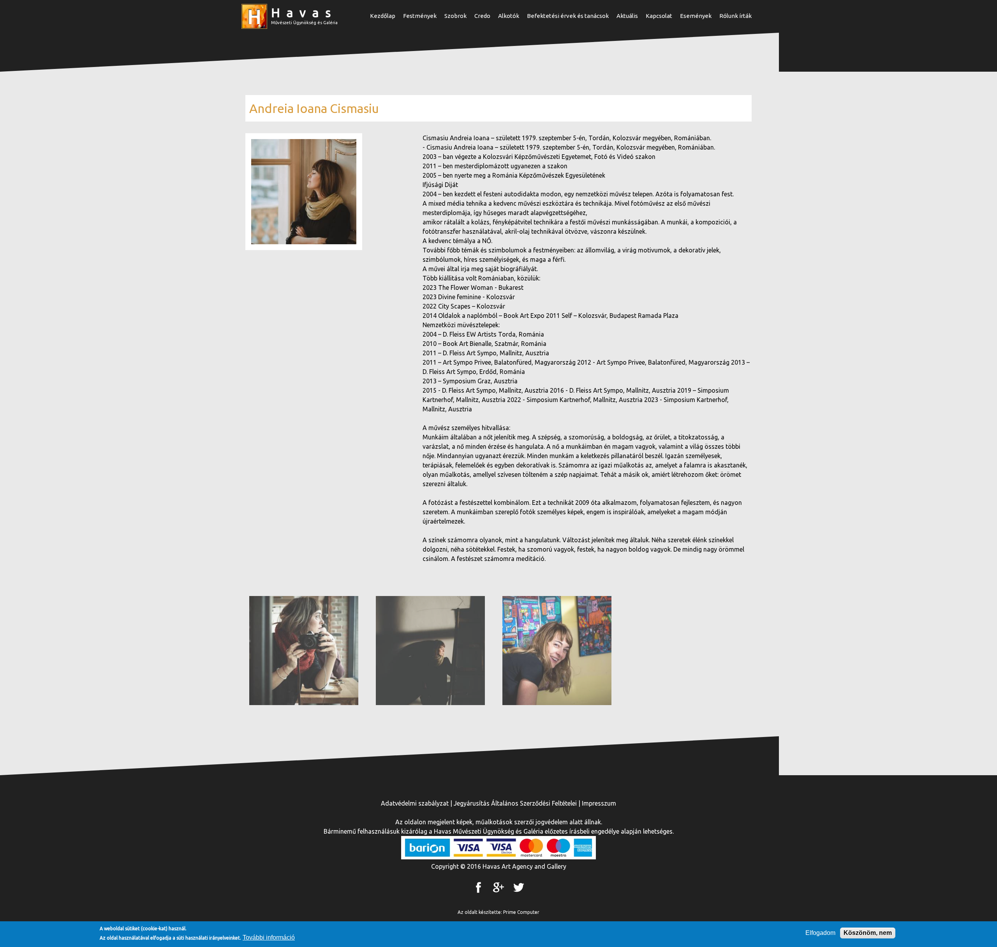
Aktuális (627, 15)
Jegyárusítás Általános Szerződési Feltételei (515, 803)
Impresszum (599, 803)
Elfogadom (820, 932)
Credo (482, 15)
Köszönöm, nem (868, 932)
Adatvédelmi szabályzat (415, 803)
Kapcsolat (659, 15)
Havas (304, 12)
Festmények (420, 15)
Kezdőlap (382, 15)
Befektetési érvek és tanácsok (568, 15)
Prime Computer (521, 912)
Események (696, 15)
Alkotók (508, 15)
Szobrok (455, 15)
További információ (269, 937)
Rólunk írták (735, 15)
